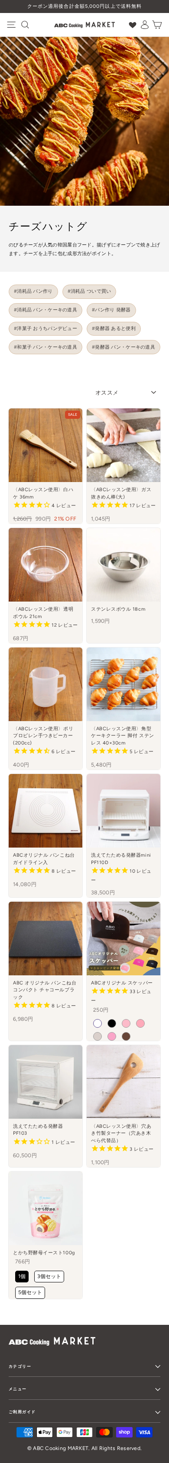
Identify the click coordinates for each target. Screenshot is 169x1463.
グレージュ (97, 1036)
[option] (84, 6)
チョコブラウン (126, 1036)
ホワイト (97, 1023)
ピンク (111, 1036)
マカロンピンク (140, 1023)
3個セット (49, 1276)
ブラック (111, 1023)
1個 (22, 1276)
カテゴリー (20, 1366)
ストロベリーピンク (126, 1023)
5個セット (30, 1292)
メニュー (18, 1388)
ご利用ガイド (22, 1411)
